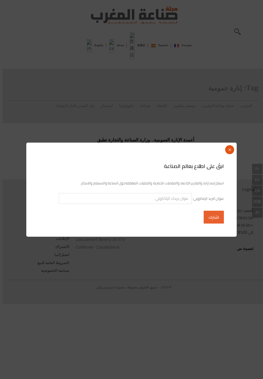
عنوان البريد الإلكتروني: (208, 198)
